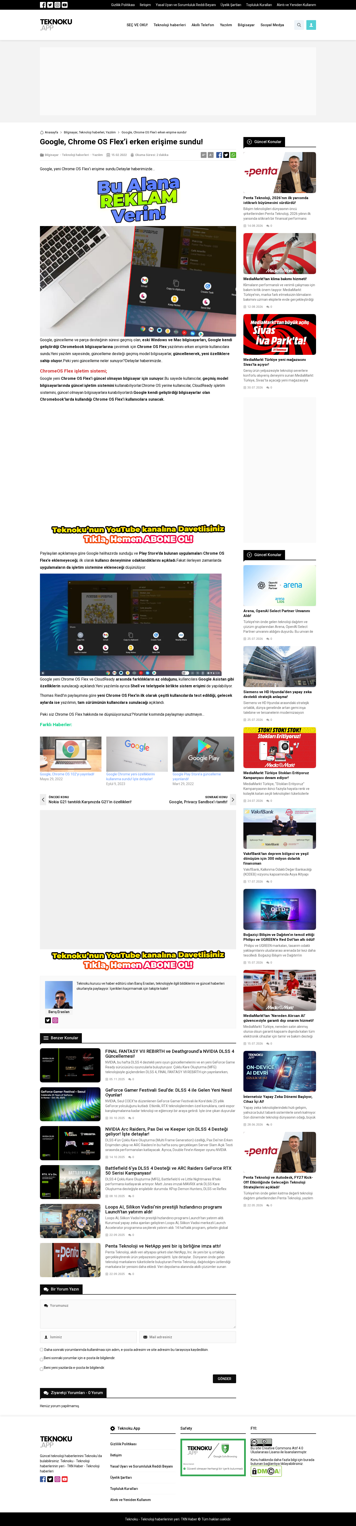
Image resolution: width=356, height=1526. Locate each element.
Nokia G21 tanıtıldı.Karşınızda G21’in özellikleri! (90, 802)
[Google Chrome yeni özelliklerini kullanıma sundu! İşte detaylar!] (137, 754)
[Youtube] (65, 5)
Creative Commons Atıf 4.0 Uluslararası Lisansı (277, 1450)
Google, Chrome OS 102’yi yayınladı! (67, 774)
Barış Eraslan (59, 1012)
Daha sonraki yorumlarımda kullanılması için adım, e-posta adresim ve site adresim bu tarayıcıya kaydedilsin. (126, 1349)
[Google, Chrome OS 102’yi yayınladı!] (70, 754)
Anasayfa (51, 132)
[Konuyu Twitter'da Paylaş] (226, 155)
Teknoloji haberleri (91, 132)
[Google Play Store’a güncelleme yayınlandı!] (203, 754)
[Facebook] (43, 5)
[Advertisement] (178, 81)
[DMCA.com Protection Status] (266, 1475)
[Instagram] (57, 5)
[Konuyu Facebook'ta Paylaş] (219, 155)
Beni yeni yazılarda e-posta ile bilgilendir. (74, 1368)
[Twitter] (50, 5)
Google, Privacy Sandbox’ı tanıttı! (198, 802)
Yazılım (111, 132)
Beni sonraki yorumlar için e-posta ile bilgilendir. (79, 1358)
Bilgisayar (70, 132)
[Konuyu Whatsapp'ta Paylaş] (233, 155)
